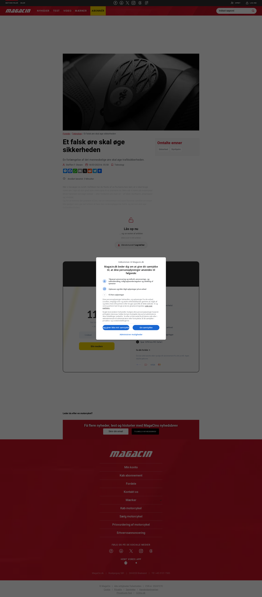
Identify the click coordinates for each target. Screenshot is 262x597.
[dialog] (131, 298)
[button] (131, 295)
